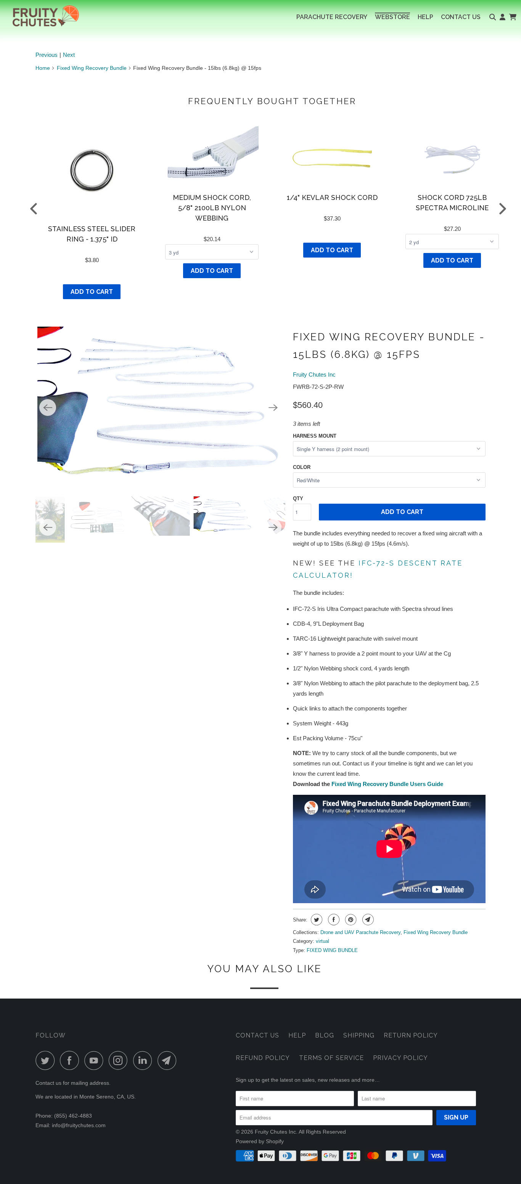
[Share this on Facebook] (332, 919)
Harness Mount (314, 436)
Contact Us (257, 1035)
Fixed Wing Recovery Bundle (92, 68)
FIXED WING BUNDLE (332, 950)
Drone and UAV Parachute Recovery (360, 932)
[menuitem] (331, 17)
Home (42, 68)
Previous (46, 55)
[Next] (273, 407)
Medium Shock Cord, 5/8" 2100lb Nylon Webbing (212, 207)
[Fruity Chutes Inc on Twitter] (46, 1060)
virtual (322, 941)
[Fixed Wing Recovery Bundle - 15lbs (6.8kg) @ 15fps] (160, 409)
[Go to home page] (39, 15)
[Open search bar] (492, 17)
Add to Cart (92, 291)
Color (301, 467)
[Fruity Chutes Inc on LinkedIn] (144, 1060)
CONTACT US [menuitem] (461, 17)
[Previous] (47, 407)
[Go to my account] (502, 17)
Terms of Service (331, 1058)
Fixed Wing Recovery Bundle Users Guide (387, 784)
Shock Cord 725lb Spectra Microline (452, 202)
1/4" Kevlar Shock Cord (332, 197)
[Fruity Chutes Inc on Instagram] (120, 1060)
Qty (298, 498)
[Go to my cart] (512, 17)
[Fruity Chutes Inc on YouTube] (95, 1060)
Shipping (359, 1035)
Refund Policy (263, 1058)
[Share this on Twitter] (315, 919)
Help (297, 1035)
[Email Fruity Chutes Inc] (169, 1060)
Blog (324, 1035)
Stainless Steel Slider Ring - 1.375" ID (91, 234)
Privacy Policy (400, 1058)
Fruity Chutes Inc (314, 374)
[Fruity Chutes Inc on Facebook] (71, 1060)
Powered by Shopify (260, 1141)
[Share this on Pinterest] (350, 919)
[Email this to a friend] (367, 919)
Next (69, 55)
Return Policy (411, 1035)
